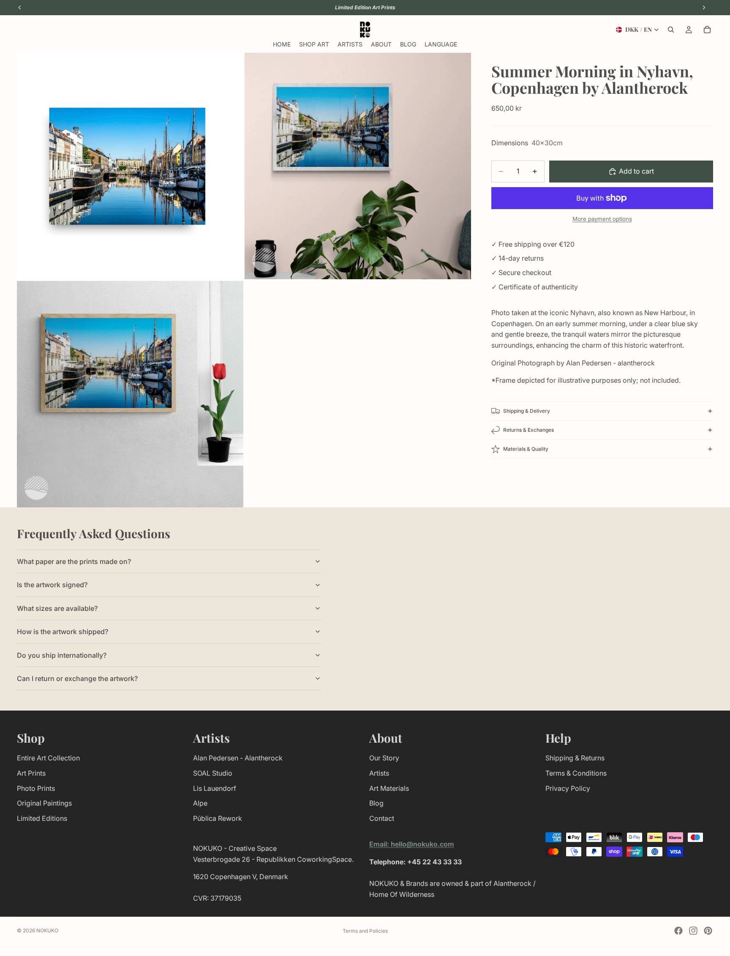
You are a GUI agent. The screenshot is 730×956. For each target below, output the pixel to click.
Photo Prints (36, 788)
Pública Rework (217, 818)
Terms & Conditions (576, 773)
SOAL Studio (212, 773)
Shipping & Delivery (526, 411)
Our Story (384, 758)
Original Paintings (44, 803)
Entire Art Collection (48, 758)
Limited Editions (42, 818)
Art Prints (31, 773)
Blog (376, 803)
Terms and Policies (365, 931)
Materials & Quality (525, 449)
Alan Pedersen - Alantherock (238, 758)
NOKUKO (47, 930)
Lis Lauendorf (214, 788)
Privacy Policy (567, 788)
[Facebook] (678, 931)
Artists (379, 773)
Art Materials (389, 788)
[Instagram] (693, 931)
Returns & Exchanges (528, 430)
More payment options (602, 218)
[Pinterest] (708, 931)
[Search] (671, 29)
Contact (381, 818)
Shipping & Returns (575, 758)
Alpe (200, 803)
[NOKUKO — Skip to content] (365, 29)
